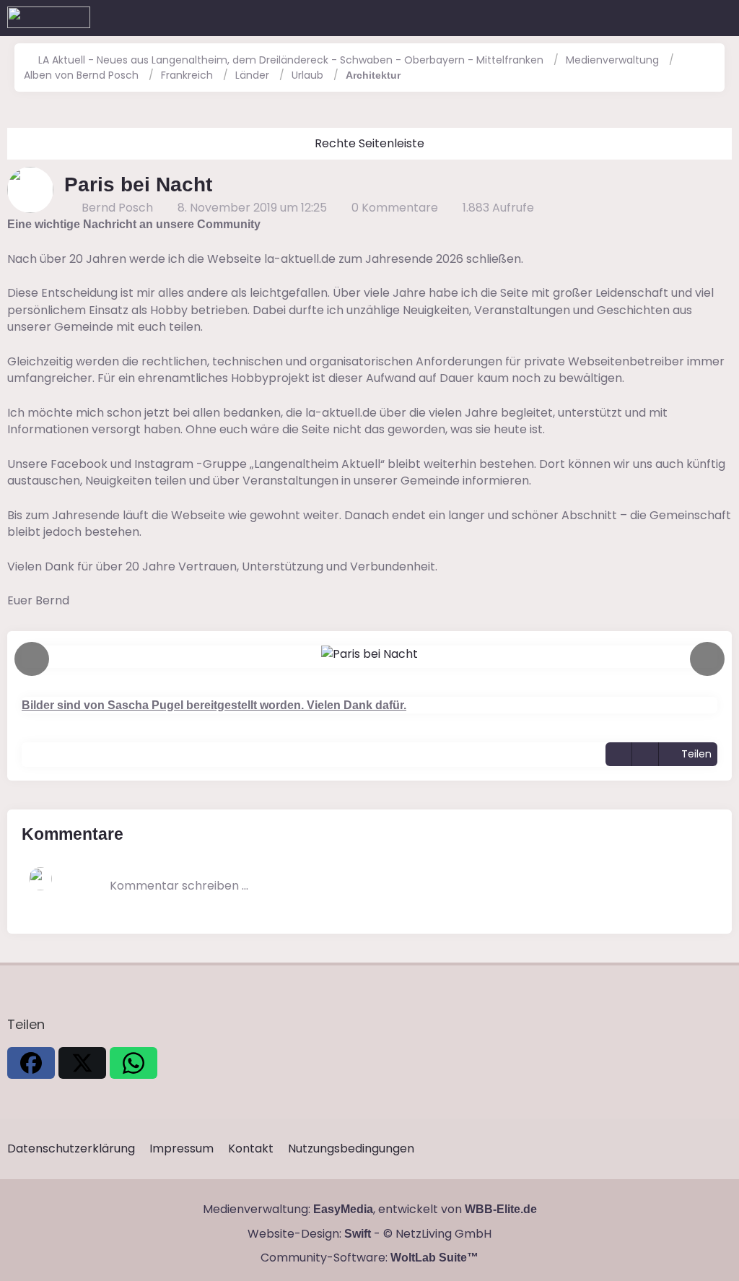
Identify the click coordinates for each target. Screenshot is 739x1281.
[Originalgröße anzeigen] (618, 754)
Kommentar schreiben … (179, 885)
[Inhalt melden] (645, 754)
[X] (82, 1063)
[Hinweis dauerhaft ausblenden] (723, 224)
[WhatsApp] (133, 1063)
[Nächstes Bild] (707, 659)
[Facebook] (31, 1063)
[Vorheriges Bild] (31, 659)
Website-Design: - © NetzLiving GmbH (369, 1233)
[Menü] (720, 18)
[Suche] (648, 18)
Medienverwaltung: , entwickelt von (370, 1209)
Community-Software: (369, 1257)
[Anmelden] (684, 18)
